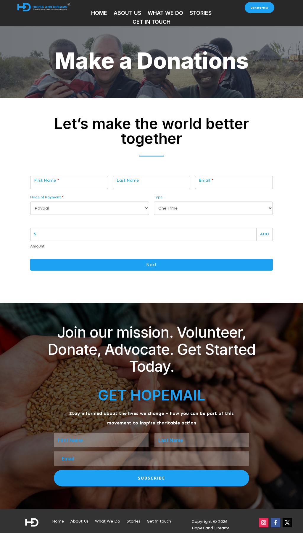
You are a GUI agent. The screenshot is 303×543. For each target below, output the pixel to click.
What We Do (165, 13)
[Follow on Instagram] (263, 522)
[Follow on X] (287, 522)
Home (99, 13)
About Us (127, 13)
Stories (201, 13)
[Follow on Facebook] (275, 522)
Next (151, 264)
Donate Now (259, 7)
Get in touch (151, 22)
